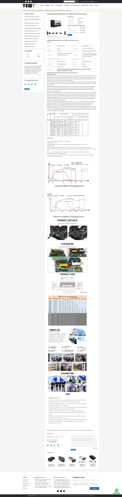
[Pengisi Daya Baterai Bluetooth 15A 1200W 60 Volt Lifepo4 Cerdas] (56, 23)
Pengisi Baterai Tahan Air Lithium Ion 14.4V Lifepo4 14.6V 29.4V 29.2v (42, 483)
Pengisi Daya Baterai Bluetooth (37, 10)
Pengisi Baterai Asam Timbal (30, 23)
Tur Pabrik (66, 5)
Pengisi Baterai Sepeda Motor (31, 36)
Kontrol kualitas (75, 5)
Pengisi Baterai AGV (28, 46)
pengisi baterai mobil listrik (30, 41)
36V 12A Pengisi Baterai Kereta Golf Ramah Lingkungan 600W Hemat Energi (62, 480)
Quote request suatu (85, 1)
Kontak (69, 34)
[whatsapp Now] (116, 491)
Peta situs (25, 488)
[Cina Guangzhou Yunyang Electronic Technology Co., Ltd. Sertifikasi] (28, 55)
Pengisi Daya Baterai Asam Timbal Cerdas (71, 430)
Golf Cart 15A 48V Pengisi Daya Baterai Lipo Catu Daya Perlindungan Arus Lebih (62, 483)
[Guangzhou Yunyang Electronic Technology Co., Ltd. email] (26, 84)
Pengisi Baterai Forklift (29, 44)
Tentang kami (59, 5)
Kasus (96, 5)
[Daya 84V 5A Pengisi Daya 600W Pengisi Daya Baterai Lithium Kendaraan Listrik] (92, 459)
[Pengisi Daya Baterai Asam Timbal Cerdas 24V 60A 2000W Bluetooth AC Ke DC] (72, 459)
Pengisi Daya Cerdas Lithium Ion (86, 430)
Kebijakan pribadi (31, 495)
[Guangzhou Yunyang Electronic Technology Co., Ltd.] (29, 6)
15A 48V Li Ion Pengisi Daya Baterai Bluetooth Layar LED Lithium (82, 465)
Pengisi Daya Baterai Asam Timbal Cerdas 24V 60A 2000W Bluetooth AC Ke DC (72, 465)
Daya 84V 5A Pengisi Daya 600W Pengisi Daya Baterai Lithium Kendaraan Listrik (93, 465)
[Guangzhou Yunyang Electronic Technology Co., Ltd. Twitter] (28, 1)
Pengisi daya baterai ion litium (31, 16)
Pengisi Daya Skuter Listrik (30, 38)
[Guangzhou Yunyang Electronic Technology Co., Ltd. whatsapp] (29, 84)
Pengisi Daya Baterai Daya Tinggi (31, 33)
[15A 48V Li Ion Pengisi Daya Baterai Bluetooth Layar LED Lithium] (82, 459)
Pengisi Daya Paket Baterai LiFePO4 (32, 19)
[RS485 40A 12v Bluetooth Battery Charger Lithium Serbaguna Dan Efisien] (61, 459)
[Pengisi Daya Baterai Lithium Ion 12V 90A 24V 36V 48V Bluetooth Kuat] (51, 459)
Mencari (76, 1)
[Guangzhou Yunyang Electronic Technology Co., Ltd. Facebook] (26, 1)
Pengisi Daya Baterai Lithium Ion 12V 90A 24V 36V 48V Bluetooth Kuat (51, 465)
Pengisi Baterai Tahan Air (29, 25)
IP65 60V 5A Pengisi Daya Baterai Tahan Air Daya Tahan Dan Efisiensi (43, 480)
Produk (47, 5)
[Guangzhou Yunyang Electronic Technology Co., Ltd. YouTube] (31, 1)
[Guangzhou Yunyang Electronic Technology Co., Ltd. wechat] (32, 84)
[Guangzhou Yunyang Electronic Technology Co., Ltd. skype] (36, 84)
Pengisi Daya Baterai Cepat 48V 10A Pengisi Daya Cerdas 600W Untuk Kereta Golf (62, 487)
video (52, 5)
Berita (91, 5)
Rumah (42, 5)
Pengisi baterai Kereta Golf (30, 31)
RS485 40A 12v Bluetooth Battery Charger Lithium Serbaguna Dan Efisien (62, 465)
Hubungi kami (85, 5)
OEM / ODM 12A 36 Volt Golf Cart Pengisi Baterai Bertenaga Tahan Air (43, 487)
